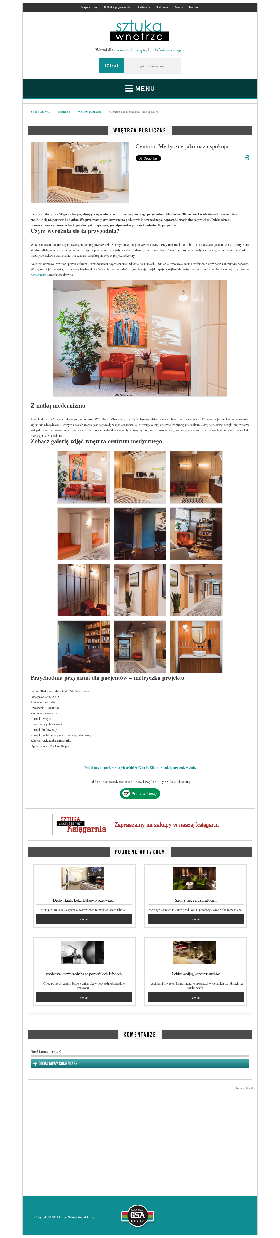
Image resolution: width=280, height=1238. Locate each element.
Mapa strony (89, 7)
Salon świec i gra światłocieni (196, 900)
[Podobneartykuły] (140, 851)
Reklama (162, 7)
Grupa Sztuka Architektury (76, 1217)
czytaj (84, 919)
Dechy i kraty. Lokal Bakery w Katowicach (84, 900)
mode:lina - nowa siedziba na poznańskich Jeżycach (84, 973)
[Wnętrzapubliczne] (140, 130)
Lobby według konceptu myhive (196, 973)
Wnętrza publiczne (89, 111)
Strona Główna (40, 111)
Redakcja (144, 7)
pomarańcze (38, 274)
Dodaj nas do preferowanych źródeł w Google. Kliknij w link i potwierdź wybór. (140, 767)
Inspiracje (64, 111)
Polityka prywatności (117, 7)
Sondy (178, 7)
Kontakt (194, 7)
